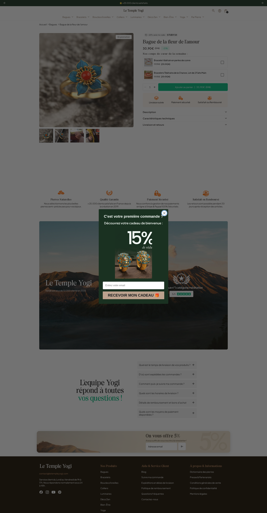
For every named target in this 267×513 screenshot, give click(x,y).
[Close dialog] (164, 213)
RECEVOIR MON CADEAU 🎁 (133, 295)
